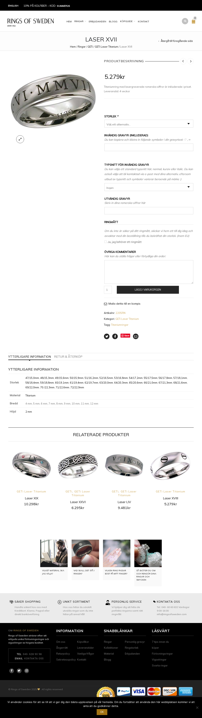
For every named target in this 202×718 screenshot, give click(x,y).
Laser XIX (31, 498)
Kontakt (143, 21)
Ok (102, 711)
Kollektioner (111, 647)
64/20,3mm (121, 382)
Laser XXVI (78, 502)
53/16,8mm (121, 377)
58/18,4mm (32, 382)
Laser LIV (124, 502)
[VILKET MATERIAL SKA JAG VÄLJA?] (54, 553)
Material (109, 653)
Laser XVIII (170, 498)
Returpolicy (63, 653)
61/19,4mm (76, 382)
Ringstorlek (131, 647)
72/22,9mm (77, 387)
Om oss (60, 641)
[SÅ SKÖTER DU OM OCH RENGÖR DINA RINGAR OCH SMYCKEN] (148, 553)
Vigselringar (159, 659)
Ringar (78, 21)
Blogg (113, 21)
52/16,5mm (106, 377)
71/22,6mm (62, 387)
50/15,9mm (76, 377)
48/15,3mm (47, 377)
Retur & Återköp (68, 357)
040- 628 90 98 (32, 654)
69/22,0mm (32, 387)
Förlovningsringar (162, 653)
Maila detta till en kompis (124, 303)
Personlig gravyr (135, 641)
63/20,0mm (106, 382)
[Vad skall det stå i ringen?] (85, 553)
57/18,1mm (180, 377)
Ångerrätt (62, 647)
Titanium (30, 395)
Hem (69, 21)
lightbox (20, 139)
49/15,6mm (62, 377)
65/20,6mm (136, 382)
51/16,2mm (91, 377)
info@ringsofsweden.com (172, 614)
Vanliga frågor (85, 653)
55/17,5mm (150, 377)
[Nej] (197, 708)
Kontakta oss (34, 658)
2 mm (28, 411)
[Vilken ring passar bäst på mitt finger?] (116, 553)
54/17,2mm (136, 377)
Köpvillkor (83, 641)
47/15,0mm (32, 377)
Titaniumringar (119, 324)
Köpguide (126, 21)
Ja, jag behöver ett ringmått (125, 242)
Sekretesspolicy (66, 659)
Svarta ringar (160, 665)
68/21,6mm (180, 382)
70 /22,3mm (47, 387)
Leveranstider (85, 647)
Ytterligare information (29, 357)
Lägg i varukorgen (148, 289)
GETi (90, 46)
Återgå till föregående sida (177, 40)
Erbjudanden (97, 21)
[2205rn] (53, 102)
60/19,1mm (62, 382)
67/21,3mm (165, 382)
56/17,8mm (165, 377)
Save (126, 335)
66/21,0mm (150, 382)
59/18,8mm (47, 382)
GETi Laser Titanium (106, 46)
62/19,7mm (91, 382)
